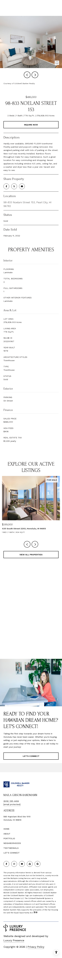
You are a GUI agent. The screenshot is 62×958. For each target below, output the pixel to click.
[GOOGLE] (37, 864)
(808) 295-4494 (11, 801)
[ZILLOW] (30, 864)
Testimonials (11, 848)
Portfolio (9, 838)
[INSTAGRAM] (14, 864)
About (6, 834)
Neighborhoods (12, 843)
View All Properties (31, 554)
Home (6, 829)
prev (27, 75)
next (35, 75)
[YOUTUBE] (22, 864)
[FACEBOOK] (6, 864)
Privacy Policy (36, 946)
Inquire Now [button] (31, 125)
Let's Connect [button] (31, 756)
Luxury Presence (13, 940)
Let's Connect (11, 853)
